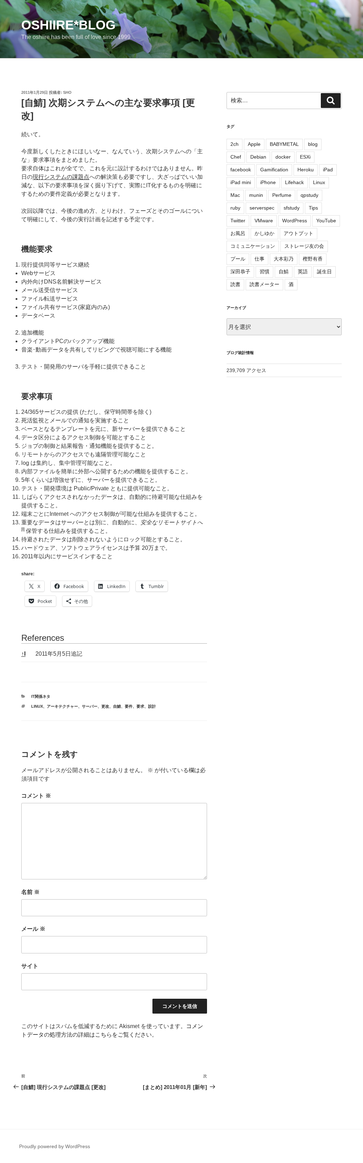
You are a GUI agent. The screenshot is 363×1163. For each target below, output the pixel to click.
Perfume (281, 195)
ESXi (305, 157)
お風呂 (237, 233)
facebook (240, 169)
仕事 (259, 259)
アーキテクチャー (62, 706)
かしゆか (264, 233)
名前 (30, 892)
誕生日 (324, 271)
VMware (264, 220)
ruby (235, 208)
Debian (258, 157)
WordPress (294, 220)
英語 (303, 271)
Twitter (237, 220)
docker (283, 157)
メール (33, 929)
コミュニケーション (252, 246)
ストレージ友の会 (304, 246)
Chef (235, 157)
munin (256, 195)
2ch (234, 144)
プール (237, 259)
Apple (254, 144)
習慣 (264, 271)
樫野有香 (313, 259)
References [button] (42, 638)
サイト (29, 966)
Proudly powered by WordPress (54, 1146)
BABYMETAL (284, 144)
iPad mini (240, 182)
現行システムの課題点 (61, 177)
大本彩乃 (284, 259)
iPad (328, 169)
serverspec (262, 208)
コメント (36, 796)
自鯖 (117, 706)
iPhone (268, 182)
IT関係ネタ (40, 696)
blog (313, 144)
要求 (140, 706)
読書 (235, 284)
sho (67, 92)
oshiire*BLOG (68, 25)
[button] (22, 531)
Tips (313, 208)
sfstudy (292, 208)
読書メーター (264, 284)
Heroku (305, 169)
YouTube (326, 220)
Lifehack (294, 182)
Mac (235, 195)
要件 (129, 706)
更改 (105, 706)
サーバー (89, 706)
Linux (37, 706)
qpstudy (309, 195)
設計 (152, 706)
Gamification (274, 169)
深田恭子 (240, 271)
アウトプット (298, 233)
